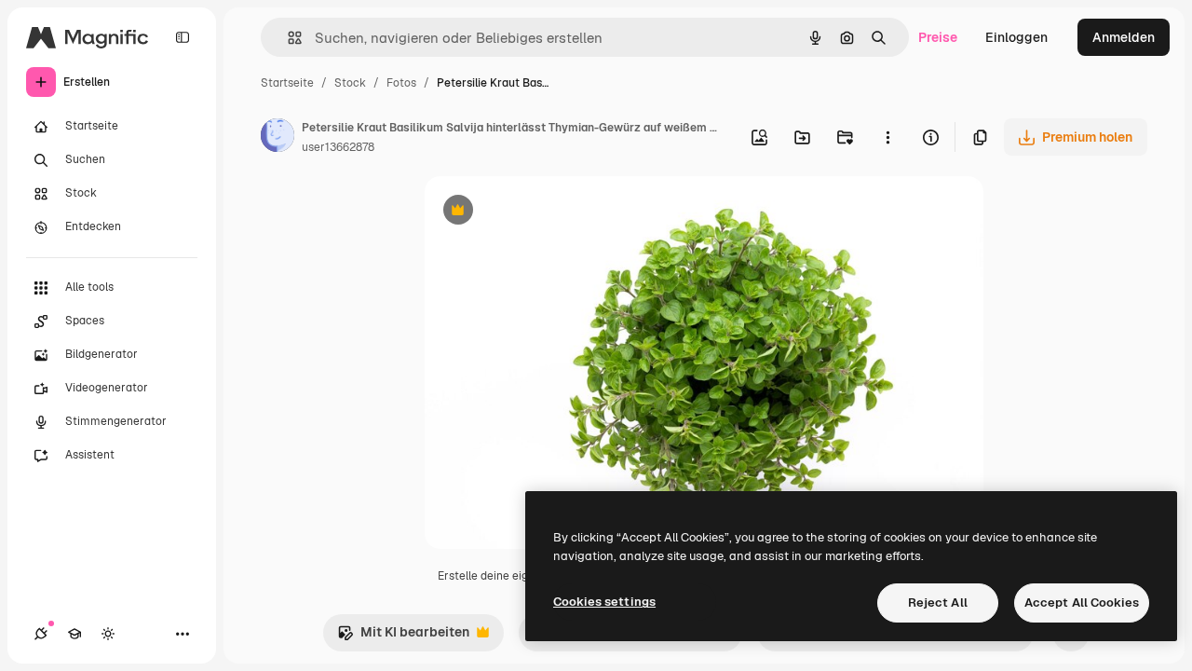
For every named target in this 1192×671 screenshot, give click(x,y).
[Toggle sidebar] (182, 37)
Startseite (287, 82)
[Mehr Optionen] (887, 137)
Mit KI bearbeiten (403, 636)
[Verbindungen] (41, 634)
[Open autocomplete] (287, 38)
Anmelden (1123, 37)
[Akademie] (74, 634)
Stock (350, 82)
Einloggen (1016, 37)
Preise (937, 37)
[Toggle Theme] (108, 634)
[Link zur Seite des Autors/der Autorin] (277, 137)
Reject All (938, 602)
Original (544, 212)
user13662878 (338, 147)
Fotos (401, 82)
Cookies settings (604, 601)
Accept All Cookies (1081, 602)
